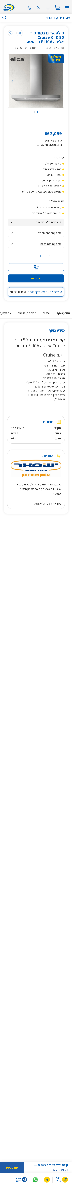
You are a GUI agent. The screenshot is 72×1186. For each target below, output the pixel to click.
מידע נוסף (63, 313)
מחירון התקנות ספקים (49, 233)
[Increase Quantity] (40, 256)
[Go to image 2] (34, 112)
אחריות (47, 313)
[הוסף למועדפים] (11, 33)
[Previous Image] (15, 81)
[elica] (17, 59)
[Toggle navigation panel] (67, 7)
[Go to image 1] (37, 112)
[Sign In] (38, 7)
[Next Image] (56, 81)
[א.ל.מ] (8, 8)
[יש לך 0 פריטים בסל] (57, 7)
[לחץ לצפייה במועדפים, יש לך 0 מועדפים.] (48, 7)
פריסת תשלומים (27, 313)
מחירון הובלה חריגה (50, 244)
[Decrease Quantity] (59, 256)
